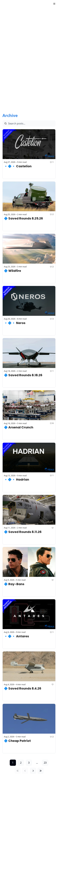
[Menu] (54, 3)
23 (45, 762)
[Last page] (40, 771)
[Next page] (33, 771)
